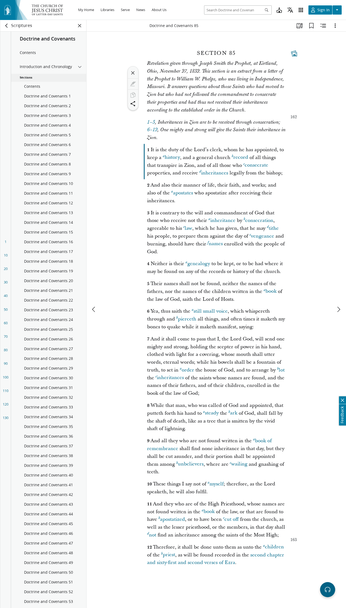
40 (6, 295)
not (152, 535)
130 (5, 417)
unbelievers (191, 464)
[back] (6, 25)
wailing (239, 464)
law (188, 228)
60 (6, 322)
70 (6, 336)
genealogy (198, 263)
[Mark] (133, 84)
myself (216, 484)
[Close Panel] (79, 25)
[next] (338, 309)
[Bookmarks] (311, 26)
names (216, 244)
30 (6, 282)
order (188, 370)
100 (5, 377)
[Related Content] (323, 26)
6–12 (152, 130)
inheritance (222, 220)
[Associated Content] (294, 53)
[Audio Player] (327, 589)
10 (6, 255)
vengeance (262, 236)
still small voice (211, 311)
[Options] (335, 26)
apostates (183, 193)
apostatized (172, 519)
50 (6, 309)
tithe (274, 228)
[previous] (94, 309)
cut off (231, 519)
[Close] (133, 73)
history (172, 157)
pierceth (187, 319)
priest (169, 555)
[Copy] (133, 95)
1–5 (151, 122)
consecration (259, 220)
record (240, 157)
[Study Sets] (299, 26)
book (271, 291)
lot (282, 370)
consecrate (256, 165)
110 (5, 390)
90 (6, 363)
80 (6, 349)
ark (233, 413)
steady (212, 413)
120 (5, 404)
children (274, 547)
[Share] (133, 103)
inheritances (214, 173)
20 (6, 268)
